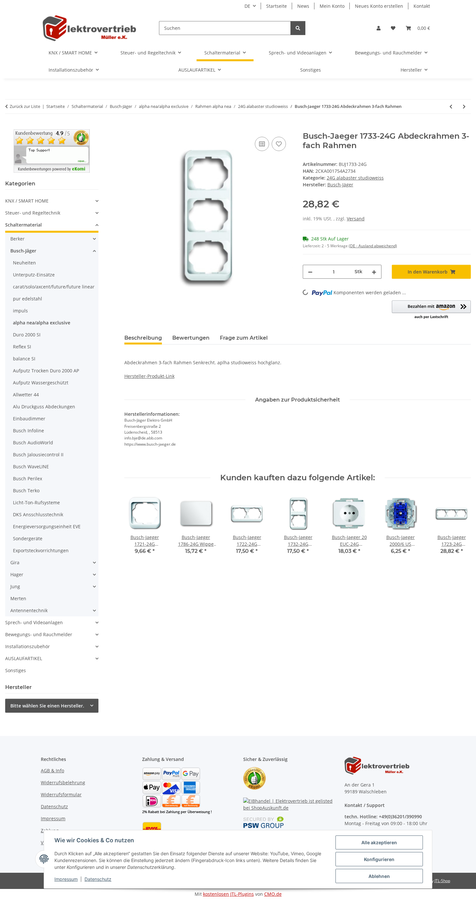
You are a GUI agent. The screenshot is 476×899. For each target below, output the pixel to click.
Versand (356, 219)
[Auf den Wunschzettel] (279, 144)
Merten (18, 598)
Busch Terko (26, 490)
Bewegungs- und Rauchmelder (38, 634)
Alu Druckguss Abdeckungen (44, 406)
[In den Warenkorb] (129, 128)
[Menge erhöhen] (374, 271)
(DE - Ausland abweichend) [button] (373, 246)
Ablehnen (379, 876)
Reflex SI (22, 347)
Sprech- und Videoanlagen (34, 622)
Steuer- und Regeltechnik (32, 213)
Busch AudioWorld (33, 442)
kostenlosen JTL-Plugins (228, 894)
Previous (135, 528)
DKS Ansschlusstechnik (38, 514)
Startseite (276, 6)
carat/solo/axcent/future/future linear (54, 287)
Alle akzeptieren (379, 842)
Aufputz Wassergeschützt (40, 382)
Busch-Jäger (23, 251)
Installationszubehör (27, 646)
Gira (14, 562)
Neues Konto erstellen (379, 6)
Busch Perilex (27, 478)
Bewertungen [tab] (191, 338)
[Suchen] (297, 28)
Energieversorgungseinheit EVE (47, 526)
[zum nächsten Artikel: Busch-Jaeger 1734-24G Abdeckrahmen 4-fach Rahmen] (464, 106)
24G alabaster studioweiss (355, 178)
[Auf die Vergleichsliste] (262, 144)
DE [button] (247, 6)
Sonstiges (15, 670)
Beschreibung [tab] (143, 338)
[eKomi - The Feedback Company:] (254, 778)
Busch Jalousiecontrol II (38, 454)
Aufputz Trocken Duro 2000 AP (46, 371)
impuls (20, 311)
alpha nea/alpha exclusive (41, 323)
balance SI (24, 359)
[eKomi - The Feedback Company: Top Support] (52, 150)
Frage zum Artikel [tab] (244, 338)
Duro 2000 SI (26, 335)
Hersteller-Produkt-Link (149, 376)
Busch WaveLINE (31, 466)
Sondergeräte (27, 538)
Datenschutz (98, 879)
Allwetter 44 (26, 394)
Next (460, 528)
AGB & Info (52, 770)
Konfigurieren (379, 859)
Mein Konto (332, 6)
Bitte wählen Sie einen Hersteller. (47, 706)
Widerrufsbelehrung (63, 782)
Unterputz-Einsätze (34, 275)
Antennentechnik (29, 610)
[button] (378, 28)
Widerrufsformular (61, 794)
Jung (15, 586)
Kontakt (422, 6)
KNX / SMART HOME (27, 201)
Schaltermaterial (23, 225)
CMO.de (273, 894)
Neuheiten (24, 263)
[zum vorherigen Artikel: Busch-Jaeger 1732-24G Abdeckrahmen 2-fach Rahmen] (451, 106)
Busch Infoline (28, 430)
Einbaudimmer (29, 418)
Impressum (66, 879)
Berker (17, 239)
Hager (16, 574)
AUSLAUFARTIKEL (23, 658)
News (303, 6)
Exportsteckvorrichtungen (41, 550)
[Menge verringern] (310, 271)
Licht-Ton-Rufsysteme (36, 502)
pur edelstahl (27, 299)
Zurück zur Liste (25, 106)
